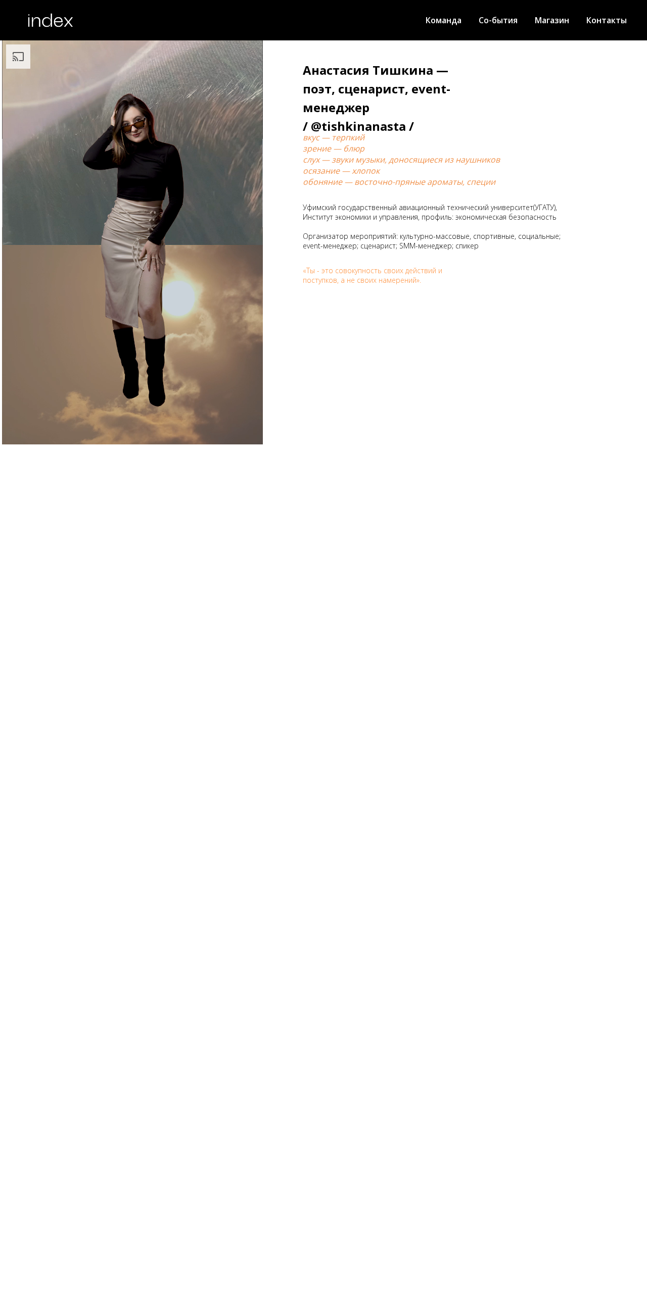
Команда (443, 20)
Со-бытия (498, 20)
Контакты (606, 20)
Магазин (552, 20)
